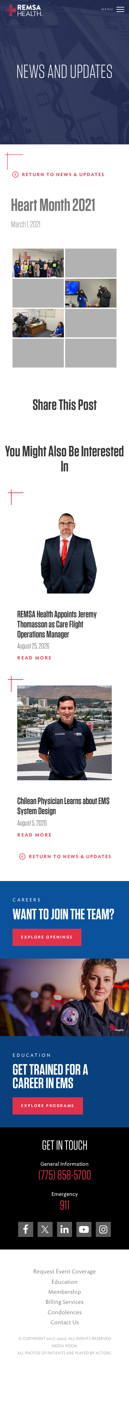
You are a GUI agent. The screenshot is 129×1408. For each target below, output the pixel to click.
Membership (64, 1292)
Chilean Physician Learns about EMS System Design (63, 805)
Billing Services (64, 1302)
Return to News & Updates (63, 175)
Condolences (65, 1312)
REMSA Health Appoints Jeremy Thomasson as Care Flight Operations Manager (57, 624)
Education (64, 1282)
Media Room (64, 1345)
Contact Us (64, 1322)
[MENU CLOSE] (120, 9)
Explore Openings (47, 937)
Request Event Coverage (64, 1271)
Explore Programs (47, 1106)
